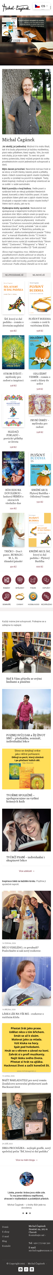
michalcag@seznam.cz (40, 1250)
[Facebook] (20, 1269)
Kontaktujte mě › (37, 1235)
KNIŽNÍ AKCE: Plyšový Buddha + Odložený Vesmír (40, 493)
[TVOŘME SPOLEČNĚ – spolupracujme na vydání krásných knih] (26, 769)
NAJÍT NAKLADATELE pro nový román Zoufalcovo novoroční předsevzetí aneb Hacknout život (24, 1083)
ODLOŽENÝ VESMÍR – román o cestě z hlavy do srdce (39, 378)
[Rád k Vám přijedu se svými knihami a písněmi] (26, 652)
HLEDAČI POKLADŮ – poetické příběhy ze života (13, 436)
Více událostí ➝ (26, 871)
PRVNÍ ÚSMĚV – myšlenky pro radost (39, 423)
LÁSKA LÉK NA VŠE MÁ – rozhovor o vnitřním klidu (23, 1015)
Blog (4, 1241)
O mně (5, 1236)
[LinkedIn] (32, 1269)
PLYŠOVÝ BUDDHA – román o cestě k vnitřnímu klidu (40, 322)
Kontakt (6, 1246)
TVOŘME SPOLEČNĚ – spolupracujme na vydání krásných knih (22, 798)
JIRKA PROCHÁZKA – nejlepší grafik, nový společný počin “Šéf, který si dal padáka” (26, 1149)
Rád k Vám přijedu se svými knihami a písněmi (24, 680)
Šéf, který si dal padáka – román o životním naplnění (13, 322)
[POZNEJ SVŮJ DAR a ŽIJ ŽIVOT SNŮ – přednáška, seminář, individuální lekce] (26, 709)
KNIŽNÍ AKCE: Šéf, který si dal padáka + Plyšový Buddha (39, 556)
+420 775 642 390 (41, 1243)
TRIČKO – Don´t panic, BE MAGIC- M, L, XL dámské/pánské (13, 556)
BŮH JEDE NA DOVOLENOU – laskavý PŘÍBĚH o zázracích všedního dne (13, 496)
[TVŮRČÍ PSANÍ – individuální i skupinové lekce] (26, 830)
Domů (5, 1227)
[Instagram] (26, 1269)
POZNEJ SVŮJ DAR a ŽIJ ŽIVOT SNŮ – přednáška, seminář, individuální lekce (25, 738)
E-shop (5, 1231)
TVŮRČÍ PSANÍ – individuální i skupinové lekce (25, 859)
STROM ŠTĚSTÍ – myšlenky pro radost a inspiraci (13, 377)
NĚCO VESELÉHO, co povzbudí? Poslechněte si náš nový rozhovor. (21, 949)
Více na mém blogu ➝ (26, 1160)
